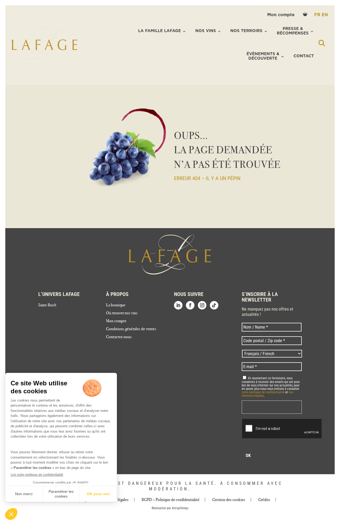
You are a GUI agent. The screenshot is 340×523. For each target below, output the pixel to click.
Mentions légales (115, 500)
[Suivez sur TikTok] (214, 305)
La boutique (115, 305)
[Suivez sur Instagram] (202, 305)
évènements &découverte (262, 56)
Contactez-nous (119, 337)
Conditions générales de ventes (131, 329)
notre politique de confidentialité (263, 392)
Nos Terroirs (246, 31)
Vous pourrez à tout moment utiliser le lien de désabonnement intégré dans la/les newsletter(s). (270, 407)
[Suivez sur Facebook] (190, 305)
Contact (304, 56)
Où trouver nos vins (122, 313)
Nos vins (205, 31)
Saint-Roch (47, 305)
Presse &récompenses (293, 31)
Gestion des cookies (228, 500)
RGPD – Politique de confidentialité (170, 500)
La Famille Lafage (159, 31)
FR (318, 15)
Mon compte (281, 15)
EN (325, 15)
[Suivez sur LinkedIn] (178, 305)
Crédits (264, 500)
